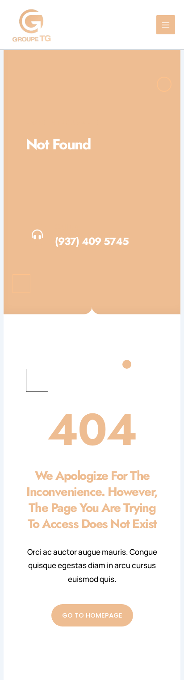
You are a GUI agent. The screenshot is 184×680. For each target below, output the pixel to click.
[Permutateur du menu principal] (166, 24)
